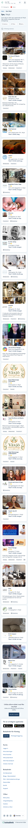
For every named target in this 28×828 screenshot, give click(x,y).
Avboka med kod (8, 764)
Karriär (5, 785)
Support (5, 788)
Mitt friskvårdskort (8, 760)
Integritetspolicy (8, 800)
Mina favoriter (7, 754)
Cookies (5, 804)
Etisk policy (6, 797)
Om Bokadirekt (7, 773)
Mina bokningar (7, 751)
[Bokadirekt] (2, 2)
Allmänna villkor (7, 807)
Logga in (5, 748)
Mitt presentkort (8, 757)
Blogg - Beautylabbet (9, 776)
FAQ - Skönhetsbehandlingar (11, 779)
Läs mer (6, 736)
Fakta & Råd (6, 782)
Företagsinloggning (16, 736)
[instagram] (4, 815)
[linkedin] (7, 815)
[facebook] (10, 815)
